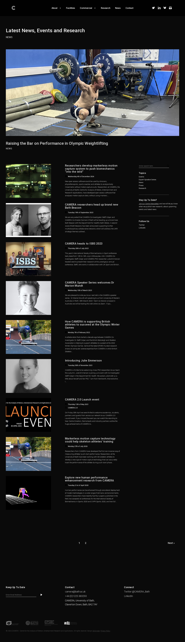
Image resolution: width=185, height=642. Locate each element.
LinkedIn (142, 228)
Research (142, 188)
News (9, 37)
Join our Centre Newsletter (149, 204)
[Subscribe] (41, 595)
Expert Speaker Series (147, 180)
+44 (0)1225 (76, 596)
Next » (171, 543)
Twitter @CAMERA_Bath (137, 591)
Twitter (142, 225)
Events (141, 177)
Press (141, 185)
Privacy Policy (105, 631)
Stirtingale (96, 631)
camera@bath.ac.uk (75, 591)
